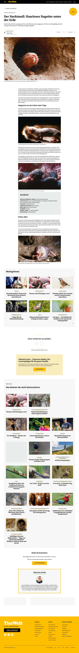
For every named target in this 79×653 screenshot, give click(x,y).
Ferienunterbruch (51, 630)
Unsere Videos (37, 630)
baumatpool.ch (65, 632)
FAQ (55, 647)
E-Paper (56, 1)
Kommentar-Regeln (49, 647)
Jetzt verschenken (52, 640)
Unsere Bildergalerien (39, 628)
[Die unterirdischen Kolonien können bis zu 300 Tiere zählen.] (39, 189)
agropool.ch (64, 628)
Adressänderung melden (53, 626)
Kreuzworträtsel (51, 634)
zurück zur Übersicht (11, 8)
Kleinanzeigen (51, 1)
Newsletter (37, 634)
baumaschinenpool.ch (66, 630)
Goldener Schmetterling (39, 626)
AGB (62, 647)
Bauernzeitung (65, 624)
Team (59, 647)
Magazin (61, 1)
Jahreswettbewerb (52, 638)
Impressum (67, 647)
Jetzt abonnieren (51, 624)
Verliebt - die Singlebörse (67, 636)
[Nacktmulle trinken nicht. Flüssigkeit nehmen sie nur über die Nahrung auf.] (39, 261)
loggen (28, 556)
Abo (47, 1)
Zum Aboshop (39, 369)
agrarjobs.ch (64, 634)
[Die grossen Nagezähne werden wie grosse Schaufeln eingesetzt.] (39, 143)
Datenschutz (73, 647)
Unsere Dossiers (38, 632)
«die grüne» (64, 626)
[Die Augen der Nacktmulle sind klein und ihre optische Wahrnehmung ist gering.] (39, 58)
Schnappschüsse (38, 624)
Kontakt (69, 1)
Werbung (65, 1)
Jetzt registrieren (39, 563)
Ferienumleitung (51, 628)
